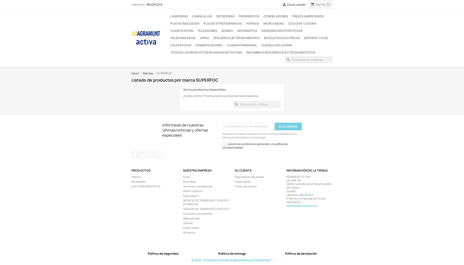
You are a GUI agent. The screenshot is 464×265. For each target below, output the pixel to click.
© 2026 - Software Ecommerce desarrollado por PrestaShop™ (232, 260)
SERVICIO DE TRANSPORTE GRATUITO (206, 209)
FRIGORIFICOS (249, 16)
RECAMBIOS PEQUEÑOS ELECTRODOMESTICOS (280, 52)
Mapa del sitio (191, 218)
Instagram (159, 155)
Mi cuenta (189, 232)
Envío (186, 177)
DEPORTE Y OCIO (316, 38)
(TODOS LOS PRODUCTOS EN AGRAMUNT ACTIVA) (206, 52)
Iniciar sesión (191, 228)
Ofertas (136, 177)
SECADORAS (225, 16)
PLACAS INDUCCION (184, 24)
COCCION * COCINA (302, 24)
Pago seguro (191, 195)
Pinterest (151, 155)
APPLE (204, 38)
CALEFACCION (180, 45)
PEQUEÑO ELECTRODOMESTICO (236, 38)
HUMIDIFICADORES (209, 45)
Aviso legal (189, 181)
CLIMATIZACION (181, 31)
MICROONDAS (273, 24)
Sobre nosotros (193, 191)
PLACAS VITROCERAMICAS (223, 24)
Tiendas (188, 223)
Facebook (135, 155)
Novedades (138, 181)
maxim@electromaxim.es (301, 205)
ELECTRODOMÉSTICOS (145, 186)
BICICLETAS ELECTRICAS (282, 38)
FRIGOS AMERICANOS (308, 16)
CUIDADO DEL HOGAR (276, 45)
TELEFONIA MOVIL (183, 38)
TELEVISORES (207, 31)
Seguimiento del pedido (249, 177)
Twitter (143, 155)
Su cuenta (243, 171)
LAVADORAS (179, 16)
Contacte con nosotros (197, 213)
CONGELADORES (276, 16)
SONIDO (227, 31)
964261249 (154, 5)
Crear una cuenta (246, 186)
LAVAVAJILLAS (202, 16)
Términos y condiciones (197, 186)
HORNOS (252, 24)
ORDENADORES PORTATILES (282, 31)
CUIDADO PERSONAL (242, 45)
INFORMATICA (247, 31)
